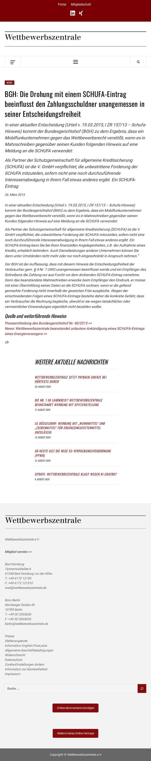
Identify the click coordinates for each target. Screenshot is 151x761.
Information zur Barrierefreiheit (26, 669)
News (9, 82)
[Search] (138, 61)
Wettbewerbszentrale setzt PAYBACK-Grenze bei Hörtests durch (70, 379)
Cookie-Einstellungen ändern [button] (24, 664)
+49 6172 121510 (20, 583)
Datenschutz (13, 660)
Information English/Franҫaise (26, 645)
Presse (9, 636)
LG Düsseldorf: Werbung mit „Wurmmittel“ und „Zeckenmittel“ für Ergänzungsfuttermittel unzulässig (70, 428)
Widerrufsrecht (15, 655)
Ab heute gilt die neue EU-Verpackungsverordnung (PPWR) (73, 453)
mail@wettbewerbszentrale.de (25, 588)
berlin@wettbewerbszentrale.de (26, 624)
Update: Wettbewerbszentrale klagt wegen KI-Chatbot (76, 474)
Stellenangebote (16, 641)
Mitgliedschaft (81, 4)
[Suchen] (142, 688)
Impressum (12, 674)
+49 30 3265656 (19, 614)
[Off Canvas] (12, 61)
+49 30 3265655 (19, 619)
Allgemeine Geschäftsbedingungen (29, 650)
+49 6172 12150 (19, 578)
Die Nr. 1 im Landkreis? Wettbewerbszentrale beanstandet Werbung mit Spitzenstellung (68, 402)
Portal (62, 4)
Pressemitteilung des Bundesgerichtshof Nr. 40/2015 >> (48, 323)
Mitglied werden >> (18, 552)
